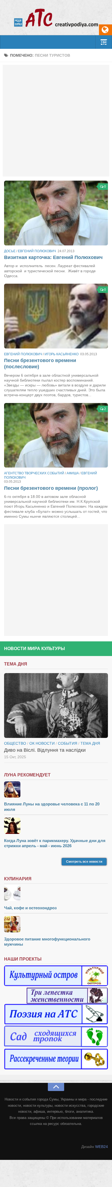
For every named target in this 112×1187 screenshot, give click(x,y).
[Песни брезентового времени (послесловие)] (56, 316)
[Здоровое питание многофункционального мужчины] (56, 925)
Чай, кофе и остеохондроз (30, 908)
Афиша (73, 473)
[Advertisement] (56, 121)
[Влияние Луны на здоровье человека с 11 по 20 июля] (56, 790)
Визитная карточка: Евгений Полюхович (53, 257)
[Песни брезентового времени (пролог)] (56, 435)
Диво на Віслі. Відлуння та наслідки (45, 750)
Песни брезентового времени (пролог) (51, 488)
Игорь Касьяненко (62, 354)
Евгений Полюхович (37, 251)
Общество (15, 743)
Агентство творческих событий (34, 473)
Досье (9, 251)
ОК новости (42, 743)
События (67, 743)
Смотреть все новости (84, 861)
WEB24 (101, 1146)
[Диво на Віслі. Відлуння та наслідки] (56, 705)
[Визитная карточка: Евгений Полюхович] (56, 213)
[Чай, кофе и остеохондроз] (56, 894)
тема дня (90, 743)
